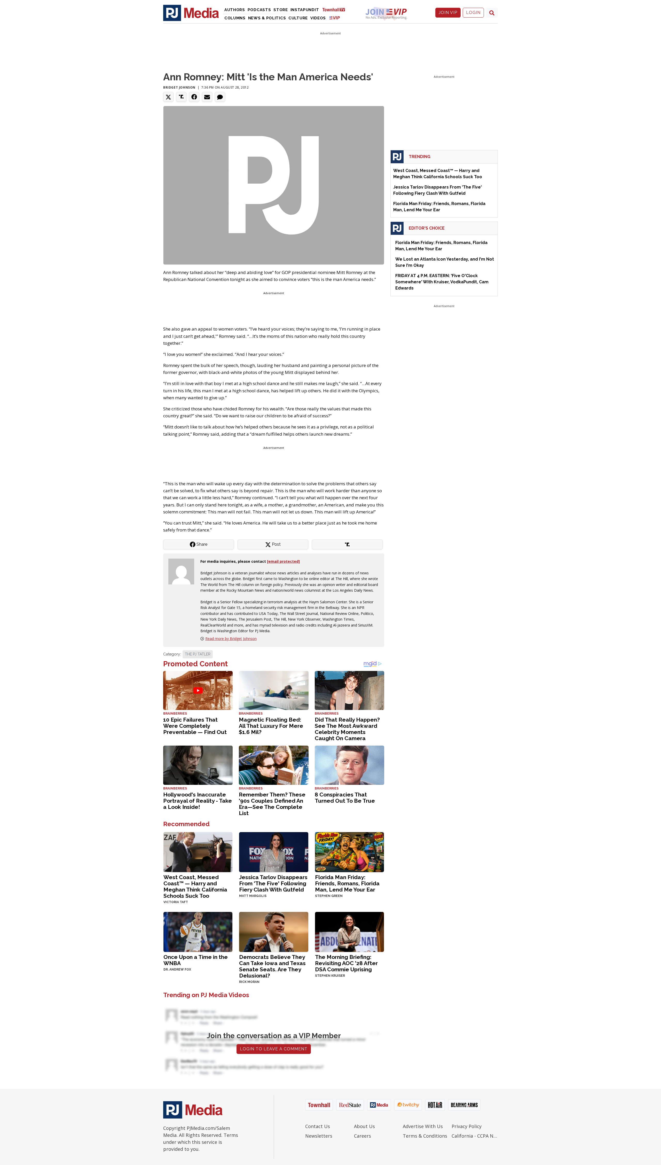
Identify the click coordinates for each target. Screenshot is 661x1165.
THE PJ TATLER (197, 654)
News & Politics (267, 18)
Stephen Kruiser (330, 976)
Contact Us (317, 1126)
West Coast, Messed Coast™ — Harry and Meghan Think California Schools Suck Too (195, 886)
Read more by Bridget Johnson (231, 638)
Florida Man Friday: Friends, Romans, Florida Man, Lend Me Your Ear (347, 883)
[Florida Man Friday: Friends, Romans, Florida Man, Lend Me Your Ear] (349, 851)
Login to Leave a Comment (274, 1048)
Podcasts (259, 9)
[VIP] (334, 17)
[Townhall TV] (335, 9)
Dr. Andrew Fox (177, 969)
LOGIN (473, 12)
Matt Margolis (252, 896)
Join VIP (448, 12)
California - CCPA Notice (475, 1136)
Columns (235, 18)
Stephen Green (329, 896)
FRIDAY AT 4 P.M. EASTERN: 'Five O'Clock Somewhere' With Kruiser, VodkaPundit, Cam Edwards (442, 282)
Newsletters (318, 1136)
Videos (318, 18)
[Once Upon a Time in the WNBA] (197, 931)
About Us (364, 1126)
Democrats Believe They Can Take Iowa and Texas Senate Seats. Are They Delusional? (272, 966)
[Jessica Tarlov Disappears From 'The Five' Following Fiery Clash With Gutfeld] (273, 851)
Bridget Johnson (179, 87)
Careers (362, 1136)
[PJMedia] (191, 13)
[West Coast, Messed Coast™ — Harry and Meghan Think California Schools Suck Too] (197, 851)
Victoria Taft (175, 902)
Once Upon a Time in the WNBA (195, 960)
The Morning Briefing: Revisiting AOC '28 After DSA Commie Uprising (346, 963)
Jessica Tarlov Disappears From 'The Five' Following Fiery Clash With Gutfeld (273, 883)
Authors (234, 9)
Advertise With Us (423, 1126)
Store (280, 9)
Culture (298, 18)
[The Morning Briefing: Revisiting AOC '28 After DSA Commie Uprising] (349, 931)
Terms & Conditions (425, 1136)
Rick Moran (249, 982)
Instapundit (304, 9)
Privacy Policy (467, 1126)
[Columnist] (183, 571)
